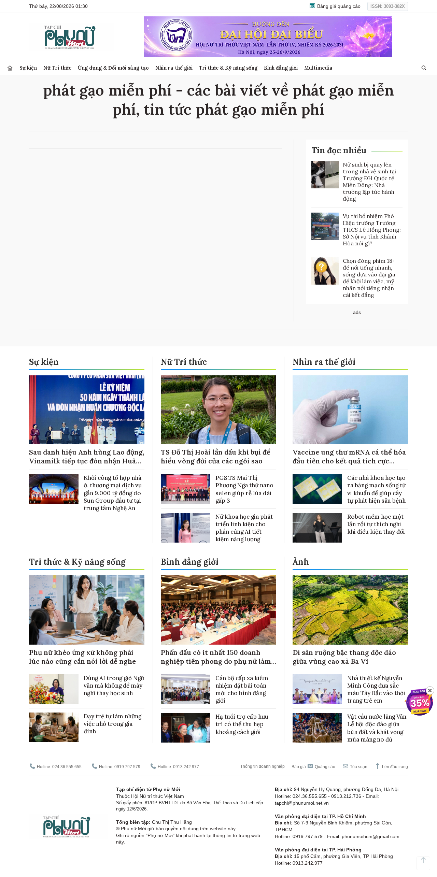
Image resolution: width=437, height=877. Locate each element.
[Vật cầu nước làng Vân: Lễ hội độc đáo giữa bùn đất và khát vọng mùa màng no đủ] (317, 728)
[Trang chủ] (10, 68)
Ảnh (301, 562)
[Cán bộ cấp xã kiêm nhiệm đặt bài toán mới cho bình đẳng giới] (185, 689)
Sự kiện (28, 67)
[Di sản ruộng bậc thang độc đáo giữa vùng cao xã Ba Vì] (350, 610)
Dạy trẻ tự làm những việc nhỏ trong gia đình (112, 724)
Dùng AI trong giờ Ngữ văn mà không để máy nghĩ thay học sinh (114, 685)
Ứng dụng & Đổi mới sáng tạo (113, 67)
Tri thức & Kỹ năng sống (228, 67)
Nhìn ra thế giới (174, 67)
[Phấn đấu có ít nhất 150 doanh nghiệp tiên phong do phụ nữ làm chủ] (218, 610)
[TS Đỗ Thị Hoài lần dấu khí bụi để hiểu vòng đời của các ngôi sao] (218, 410)
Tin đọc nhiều (338, 150)
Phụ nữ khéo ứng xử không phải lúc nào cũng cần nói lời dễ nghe (82, 656)
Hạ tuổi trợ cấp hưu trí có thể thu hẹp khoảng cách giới (241, 724)
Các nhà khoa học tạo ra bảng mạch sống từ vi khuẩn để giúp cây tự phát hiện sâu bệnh (376, 489)
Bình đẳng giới (281, 67)
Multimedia (318, 67)
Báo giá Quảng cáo (313, 766)
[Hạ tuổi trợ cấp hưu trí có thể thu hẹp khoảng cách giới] (185, 728)
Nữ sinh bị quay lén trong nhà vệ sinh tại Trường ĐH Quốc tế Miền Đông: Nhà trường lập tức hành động (369, 181)
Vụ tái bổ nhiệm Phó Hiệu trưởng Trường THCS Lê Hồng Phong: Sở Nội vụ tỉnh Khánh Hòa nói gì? (372, 230)
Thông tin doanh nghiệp (262, 766)
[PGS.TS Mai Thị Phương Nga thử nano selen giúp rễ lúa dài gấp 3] (185, 489)
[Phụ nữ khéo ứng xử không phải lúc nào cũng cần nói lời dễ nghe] (86, 610)
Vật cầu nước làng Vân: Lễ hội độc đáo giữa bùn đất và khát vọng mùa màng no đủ (377, 728)
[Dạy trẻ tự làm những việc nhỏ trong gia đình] (54, 727)
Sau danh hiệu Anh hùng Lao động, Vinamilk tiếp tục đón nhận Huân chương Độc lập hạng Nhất (86, 461)
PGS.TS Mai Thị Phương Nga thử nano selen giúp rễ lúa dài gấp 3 (244, 489)
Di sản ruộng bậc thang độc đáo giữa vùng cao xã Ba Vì (344, 656)
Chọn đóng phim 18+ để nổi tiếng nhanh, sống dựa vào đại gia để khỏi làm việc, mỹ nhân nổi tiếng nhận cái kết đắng (369, 277)
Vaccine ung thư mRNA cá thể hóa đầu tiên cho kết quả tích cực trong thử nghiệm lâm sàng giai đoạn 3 (349, 465)
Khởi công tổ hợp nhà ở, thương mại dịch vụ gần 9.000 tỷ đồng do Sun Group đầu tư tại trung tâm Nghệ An (113, 493)
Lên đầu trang (394, 766)
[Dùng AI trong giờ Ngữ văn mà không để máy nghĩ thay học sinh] (54, 689)
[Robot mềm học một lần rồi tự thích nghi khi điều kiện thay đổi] (317, 528)
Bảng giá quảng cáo (338, 6)
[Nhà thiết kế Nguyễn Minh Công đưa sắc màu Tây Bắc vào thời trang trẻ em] (317, 689)
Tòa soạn (358, 766)
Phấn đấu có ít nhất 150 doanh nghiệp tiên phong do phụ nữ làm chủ (216, 661)
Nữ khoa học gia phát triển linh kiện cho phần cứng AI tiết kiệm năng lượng (244, 528)
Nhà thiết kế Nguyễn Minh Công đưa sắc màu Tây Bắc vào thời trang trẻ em (376, 689)
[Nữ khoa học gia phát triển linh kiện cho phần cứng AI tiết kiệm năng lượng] (185, 528)
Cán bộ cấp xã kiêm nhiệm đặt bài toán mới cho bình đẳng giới (241, 689)
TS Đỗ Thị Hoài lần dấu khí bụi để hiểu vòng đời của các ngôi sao (215, 456)
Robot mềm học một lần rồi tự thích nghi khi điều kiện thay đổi (376, 524)
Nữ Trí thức (57, 67)
